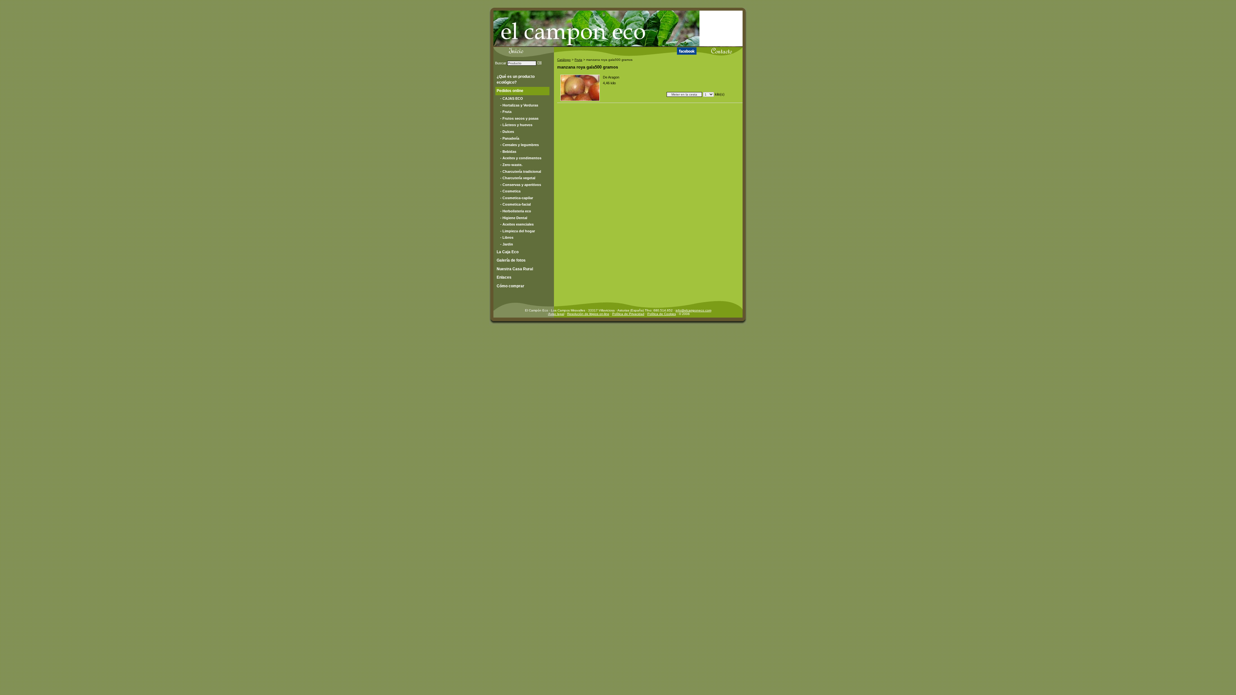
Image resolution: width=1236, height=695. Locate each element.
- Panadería (509, 138)
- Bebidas (508, 151)
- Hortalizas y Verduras (519, 105)
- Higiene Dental (513, 218)
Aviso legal (556, 314)
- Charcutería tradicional (520, 171)
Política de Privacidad (628, 314)
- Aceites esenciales (517, 224)
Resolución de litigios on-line (588, 314)
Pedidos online (510, 90)
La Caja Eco (508, 252)
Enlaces (504, 277)
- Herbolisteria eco (515, 211)
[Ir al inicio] (578, 50)
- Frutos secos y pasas (519, 118)
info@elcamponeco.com (693, 310)
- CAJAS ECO (511, 98)
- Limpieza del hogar (517, 231)
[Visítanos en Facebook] (680, 50)
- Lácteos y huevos (516, 125)
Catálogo (564, 59)
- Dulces (507, 132)
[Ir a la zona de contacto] (715, 49)
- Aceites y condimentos (520, 158)
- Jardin (506, 244)
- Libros (506, 237)
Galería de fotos (511, 260)
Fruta (578, 59)
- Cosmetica (510, 191)
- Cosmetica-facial (515, 204)
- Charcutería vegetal (517, 178)
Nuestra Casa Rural (515, 269)
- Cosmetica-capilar (516, 198)
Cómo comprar (510, 286)
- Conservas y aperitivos (520, 185)
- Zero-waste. (511, 165)
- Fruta (505, 112)
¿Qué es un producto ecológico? (516, 79)
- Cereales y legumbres (519, 145)
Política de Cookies (661, 314)
